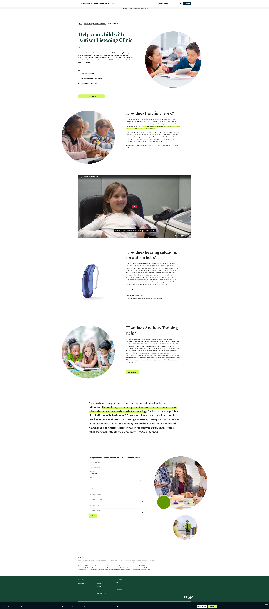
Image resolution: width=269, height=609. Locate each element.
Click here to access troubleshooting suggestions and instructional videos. (144, 298)
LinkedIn (120, 586)
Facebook (120, 579)
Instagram (120, 582)
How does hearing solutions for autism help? (92, 78)
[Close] (267, 8)
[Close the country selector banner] (267, 3)
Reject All (212, 606)
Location (90, 477)
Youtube (120, 589)
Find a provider (126, 8)
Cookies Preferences (201, 606)
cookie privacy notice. (116, 606)
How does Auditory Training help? (89, 83)
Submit (93, 516)
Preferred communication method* (96, 485)
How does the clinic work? (87, 73)
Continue (187, 3)
